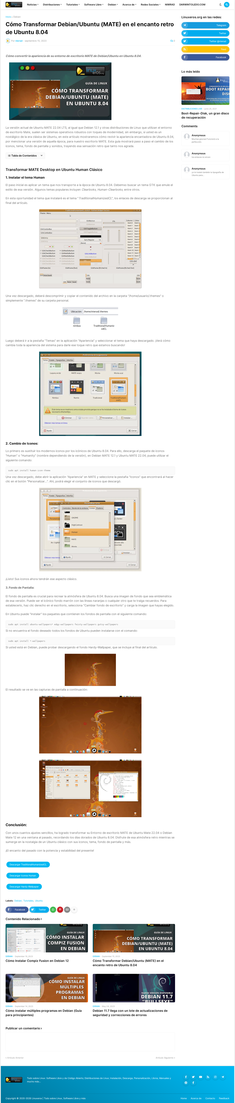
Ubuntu (39, 901)
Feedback (224, 1098)
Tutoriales (28, 901)
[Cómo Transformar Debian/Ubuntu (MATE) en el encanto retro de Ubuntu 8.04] (134, 938)
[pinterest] (186, 1083)
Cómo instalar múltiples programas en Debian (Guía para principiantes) (44, 1013)
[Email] (67, 910)
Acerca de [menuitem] (128, 4)
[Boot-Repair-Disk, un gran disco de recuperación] (205, 90)
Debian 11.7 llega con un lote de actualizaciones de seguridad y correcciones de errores (130, 1013)
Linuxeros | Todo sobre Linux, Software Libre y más (59, 1098)
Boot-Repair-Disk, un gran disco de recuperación (205, 116)
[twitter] (193, 1077)
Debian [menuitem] (112, 4)
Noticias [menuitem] (32, 4)
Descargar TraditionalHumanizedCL (28, 864)
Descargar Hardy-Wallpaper (24, 886)
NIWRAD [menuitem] (170, 4)
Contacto (210, 1098)
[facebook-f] (186, 1077)
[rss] (208, 1077)
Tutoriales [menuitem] (72, 4)
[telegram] (223, 1077)
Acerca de (196, 1098)
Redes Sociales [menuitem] (150, 4)
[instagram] (215, 1077)
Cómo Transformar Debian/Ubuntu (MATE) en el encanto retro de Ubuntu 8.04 (128, 963)
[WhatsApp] (53, 910)
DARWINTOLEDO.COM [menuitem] (192, 4)
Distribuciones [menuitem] (51, 4)
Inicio (8, 17)
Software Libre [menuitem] (93, 4)
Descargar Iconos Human (23, 875)
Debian (17, 17)
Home (184, 1098)
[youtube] (201, 1077)
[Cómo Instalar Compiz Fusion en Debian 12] (47, 938)
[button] (220, 4)
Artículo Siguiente (164, 1057)
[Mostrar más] (74, 910)
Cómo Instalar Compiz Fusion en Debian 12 (37, 961)
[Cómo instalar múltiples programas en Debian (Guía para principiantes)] (47, 988)
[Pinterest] (60, 910)
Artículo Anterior (15, 1057)
